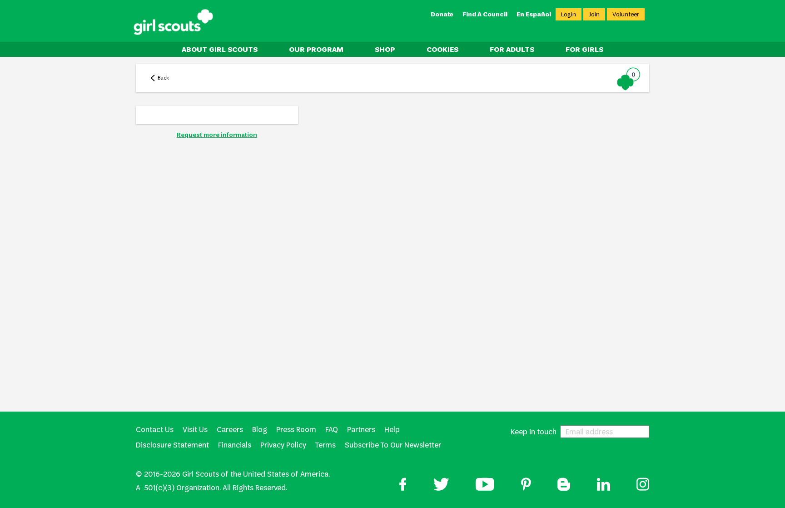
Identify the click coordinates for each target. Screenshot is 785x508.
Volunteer (625, 14)
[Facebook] (403, 485)
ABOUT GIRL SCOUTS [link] (220, 49)
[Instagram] (642, 485)
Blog (259, 429)
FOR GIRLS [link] (584, 49)
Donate (442, 14)
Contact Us (155, 429)
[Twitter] (441, 485)
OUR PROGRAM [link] (316, 49)
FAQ (331, 429)
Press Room (296, 429)
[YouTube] (485, 485)
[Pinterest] (526, 485)
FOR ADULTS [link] (512, 49)
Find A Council (484, 14)
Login (568, 14)
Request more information (217, 135)
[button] (629, 78)
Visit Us (195, 429)
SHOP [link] (385, 49)
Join (594, 14)
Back (163, 78)
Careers (230, 429)
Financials (234, 445)
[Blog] (563, 485)
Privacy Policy (283, 445)
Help (392, 429)
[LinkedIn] (603, 485)
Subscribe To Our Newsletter (393, 445)
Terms (325, 445)
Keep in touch (533, 431)
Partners (361, 429)
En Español (534, 14)
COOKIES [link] (442, 49)
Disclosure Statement (172, 445)
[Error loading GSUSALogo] (173, 22)
